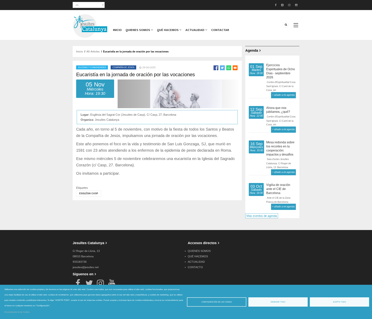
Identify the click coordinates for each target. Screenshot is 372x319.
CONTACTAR (220, 30)
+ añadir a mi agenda (283, 95)
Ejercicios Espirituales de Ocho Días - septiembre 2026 (280, 71)
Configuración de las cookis (217, 302)
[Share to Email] (235, 67)
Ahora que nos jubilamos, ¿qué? (278, 110)
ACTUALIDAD (195, 30)
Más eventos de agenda (261, 215)
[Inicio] (90, 25)
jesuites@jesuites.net (86, 267)
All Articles (93, 51)
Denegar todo (278, 302)
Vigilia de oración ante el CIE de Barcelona (278, 189)
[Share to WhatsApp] (228, 67)
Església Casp (88, 193)
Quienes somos (138, 30)
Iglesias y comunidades (92, 67)
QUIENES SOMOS (199, 250)
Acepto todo (339, 302)
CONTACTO (195, 267)
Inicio (117, 30)
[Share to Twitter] (222, 67)
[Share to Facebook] (216, 67)
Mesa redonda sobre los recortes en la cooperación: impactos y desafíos (280, 148)
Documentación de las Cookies (17, 312)
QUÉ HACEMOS (168, 30)
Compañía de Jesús (123, 67)
